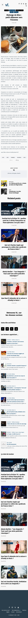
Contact (12, 612)
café (7, 157)
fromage (13, 157)
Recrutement (19, 612)
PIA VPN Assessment (11, 444)
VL (14, 170)
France (12, 351)
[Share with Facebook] (16, 160)
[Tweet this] (18, 160)
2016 (3, 157)
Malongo (19, 157)
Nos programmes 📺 (16, 610)
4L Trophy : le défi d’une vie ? (13, 434)
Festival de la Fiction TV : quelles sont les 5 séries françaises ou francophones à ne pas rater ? (14, 220)
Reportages (21, 432)
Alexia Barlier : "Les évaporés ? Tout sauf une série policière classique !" (14, 274)
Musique (17, 422)
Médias (9, 231)
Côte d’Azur (12, 10)
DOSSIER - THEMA (19, 10)
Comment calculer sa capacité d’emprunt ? (17, 365)
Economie (9, 363)
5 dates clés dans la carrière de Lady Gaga (16, 423)
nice (25, 157)
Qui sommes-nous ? (6, 610)
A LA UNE (6, 10)
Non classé (9, 442)
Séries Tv (10, 205)
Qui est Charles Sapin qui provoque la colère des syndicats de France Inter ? (14, 247)
